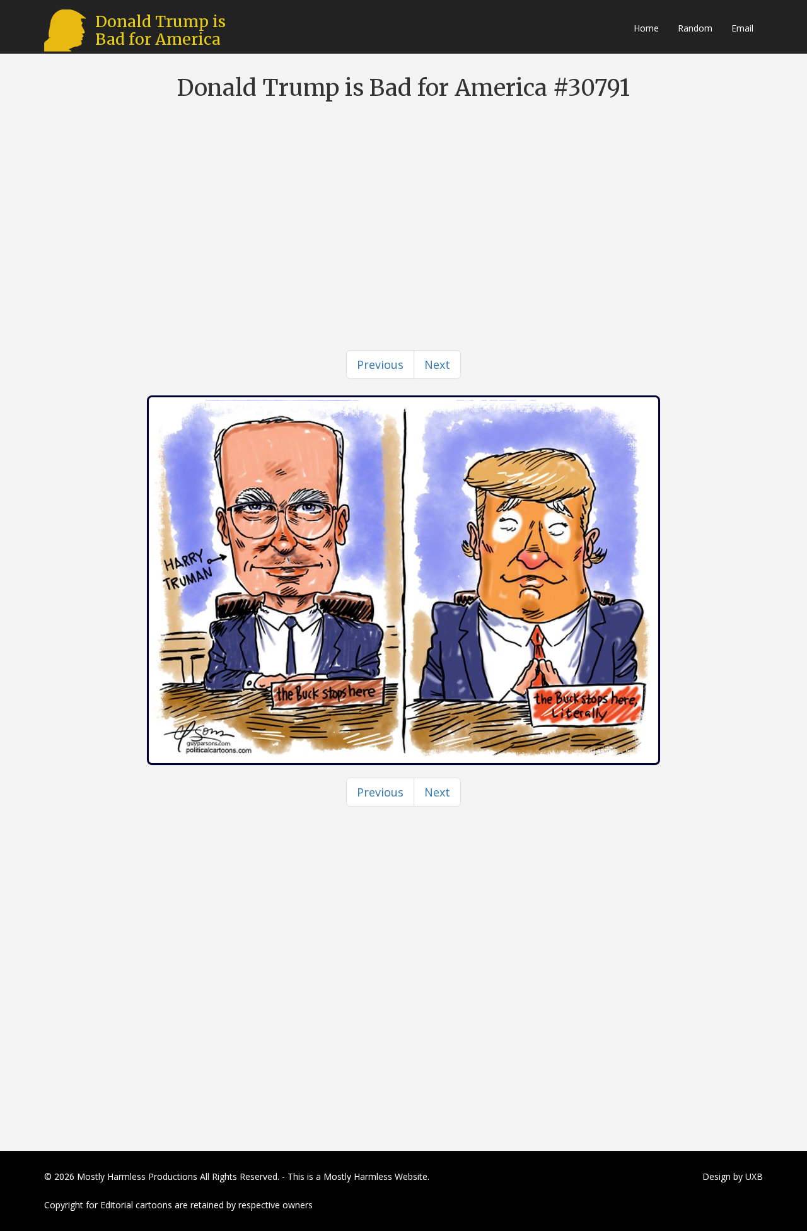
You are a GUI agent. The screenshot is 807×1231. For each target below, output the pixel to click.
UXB (754, 1176)
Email (742, 28)
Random (695, 28)
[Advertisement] (403, 202)
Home (646, 28)
